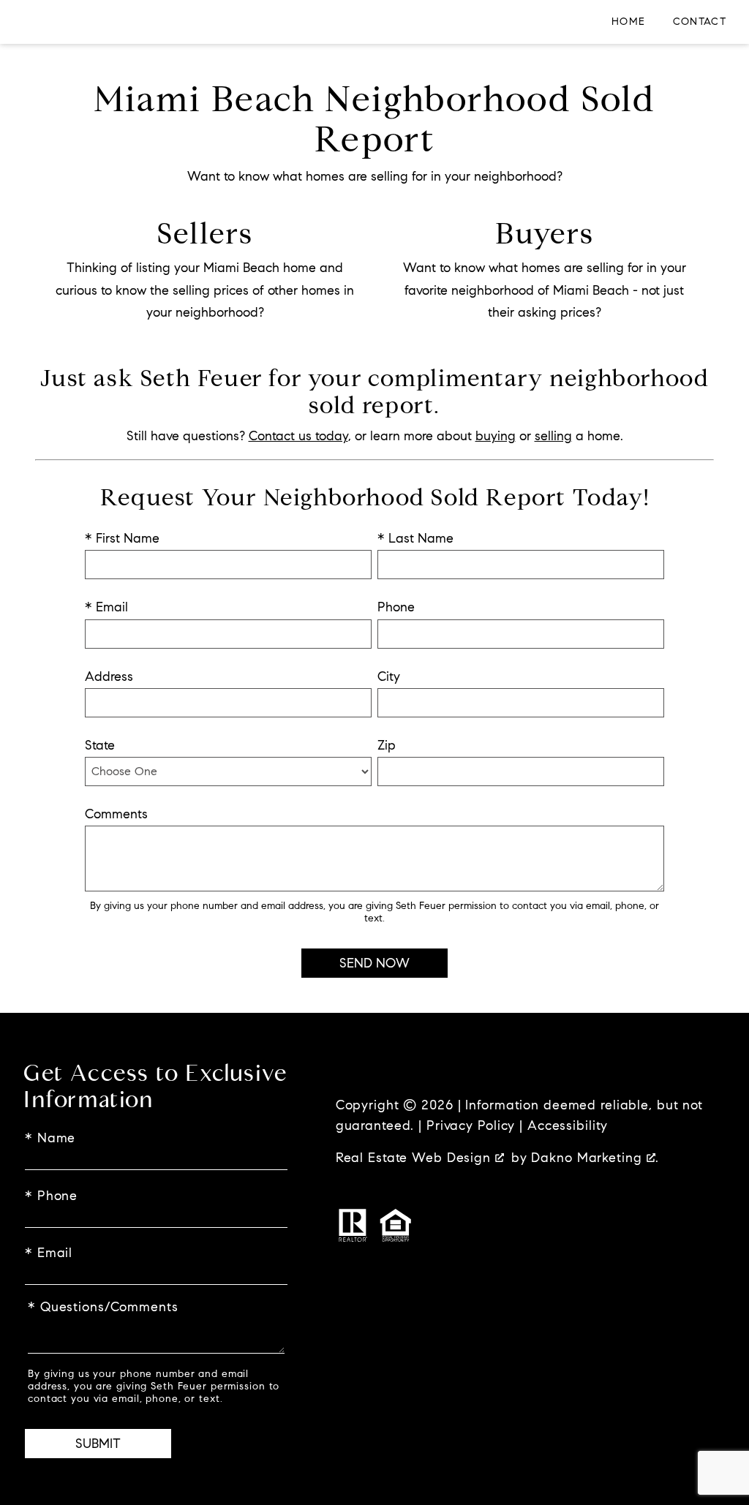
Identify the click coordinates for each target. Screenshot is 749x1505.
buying (495, 436)
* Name (50, 1138)
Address (109, 676)
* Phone (51, 1196)
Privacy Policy (470, 1125)
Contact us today (298, 436)
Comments (116, 814)
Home (628, 22)
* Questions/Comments (103, 1307)
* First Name (122, 538)
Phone (396, 607)
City (388, 676)
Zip (386, 745)
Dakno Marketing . (594, 1158)
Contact (700, 22)
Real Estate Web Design (415, 1158)
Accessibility (567, 1125)
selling (553, 436)
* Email (106, 607)
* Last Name (415, 538)
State (100, 745)
